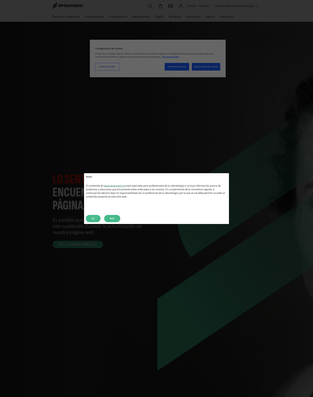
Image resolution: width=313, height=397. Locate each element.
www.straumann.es (115, 186)
